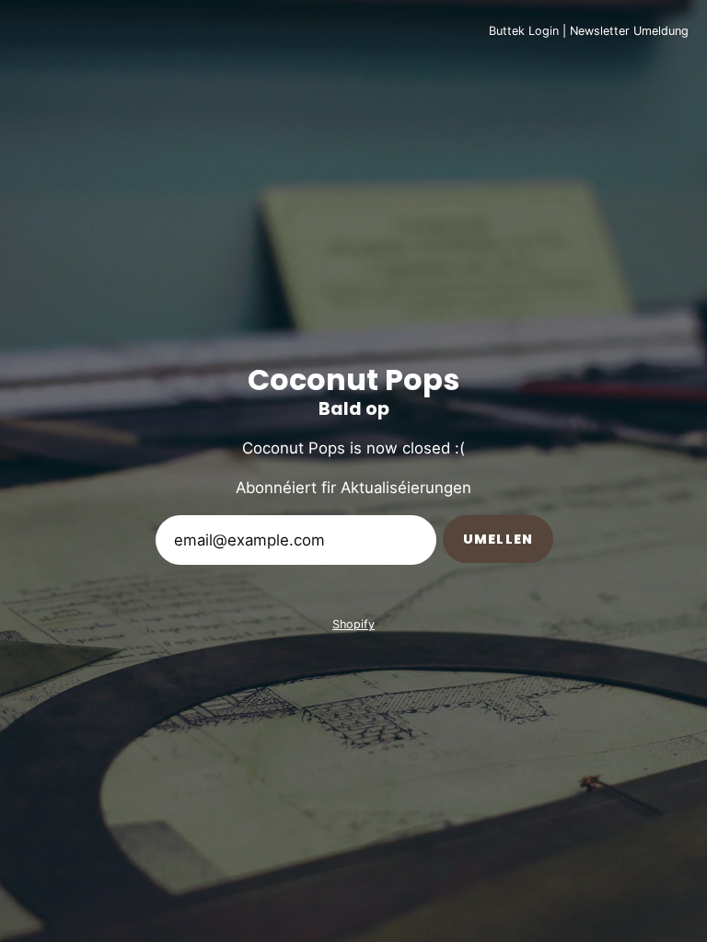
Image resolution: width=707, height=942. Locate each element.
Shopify (353, 624)
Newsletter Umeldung (629, 31)
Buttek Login (524, 31)
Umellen (498, 539)
